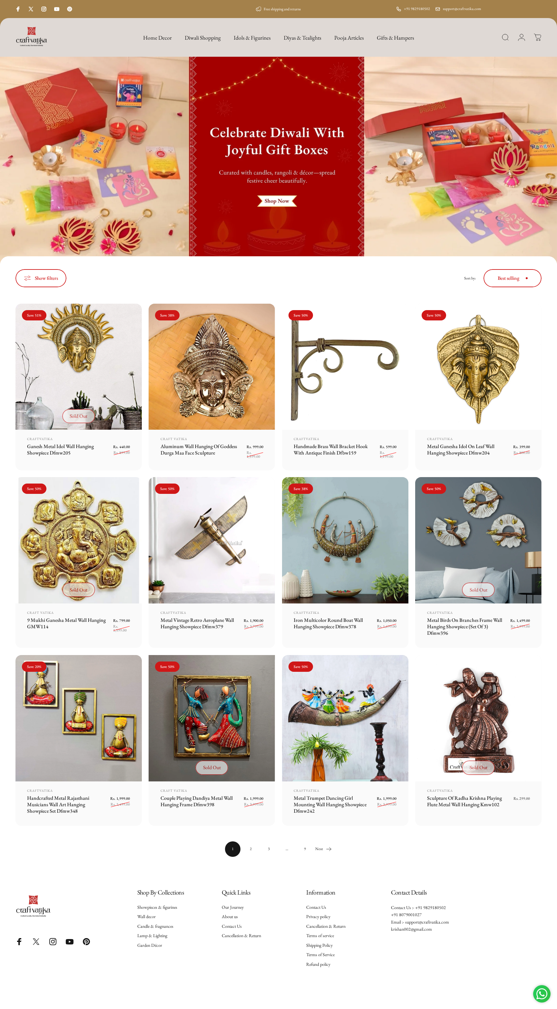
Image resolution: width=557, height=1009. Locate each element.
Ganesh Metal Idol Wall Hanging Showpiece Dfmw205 (60, 449)
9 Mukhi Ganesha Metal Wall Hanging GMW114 (66, 623)
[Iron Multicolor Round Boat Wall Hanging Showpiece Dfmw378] (345, 540)
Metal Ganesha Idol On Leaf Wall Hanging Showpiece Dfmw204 (460, 449)
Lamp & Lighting (152, 935)
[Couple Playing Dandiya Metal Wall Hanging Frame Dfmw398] (212, 718)
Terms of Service (320, 954)
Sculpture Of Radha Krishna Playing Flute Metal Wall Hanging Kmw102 (464, 801)
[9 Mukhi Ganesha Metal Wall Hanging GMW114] (78, 540)
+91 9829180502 (417, 8)
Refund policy (318, 964)
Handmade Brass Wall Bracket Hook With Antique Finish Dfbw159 (331, 449)
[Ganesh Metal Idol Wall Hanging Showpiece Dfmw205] (78, 367)
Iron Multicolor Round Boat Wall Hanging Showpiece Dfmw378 (328, 623)
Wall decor (146, 916)
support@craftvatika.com (462, 8)
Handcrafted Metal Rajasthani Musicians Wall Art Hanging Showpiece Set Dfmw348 (58, 804)
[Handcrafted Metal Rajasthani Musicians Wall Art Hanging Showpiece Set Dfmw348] (78, 718)
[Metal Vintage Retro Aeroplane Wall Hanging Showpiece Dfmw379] (212, 540)
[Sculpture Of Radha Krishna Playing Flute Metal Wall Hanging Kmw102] (478, 718)
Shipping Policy (319, 945)
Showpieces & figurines (157, 907)
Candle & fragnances (155, 926)
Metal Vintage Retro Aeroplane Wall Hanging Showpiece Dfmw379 (197, 623)
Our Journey (233, 907)
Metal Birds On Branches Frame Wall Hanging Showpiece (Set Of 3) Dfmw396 (464, 626)
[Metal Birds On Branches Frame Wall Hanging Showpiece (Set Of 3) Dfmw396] (478, 540)
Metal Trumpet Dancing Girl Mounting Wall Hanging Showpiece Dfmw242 (330, 804)
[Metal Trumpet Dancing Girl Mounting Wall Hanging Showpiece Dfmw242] (345, 718)
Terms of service (320, 935)
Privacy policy (318, 916)
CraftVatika (40, 439)
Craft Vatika (174, 439)
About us (230, 916)
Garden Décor (149, 945)
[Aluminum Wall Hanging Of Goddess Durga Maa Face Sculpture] (212, 367)
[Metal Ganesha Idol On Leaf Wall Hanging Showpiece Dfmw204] (478, 367)
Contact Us (232, 926)
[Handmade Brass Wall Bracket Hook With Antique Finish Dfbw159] (345, 367)
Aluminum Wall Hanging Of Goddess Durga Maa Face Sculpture (199, 449)
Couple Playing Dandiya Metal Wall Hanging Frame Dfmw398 (197, 801)
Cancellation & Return (241, 935)
